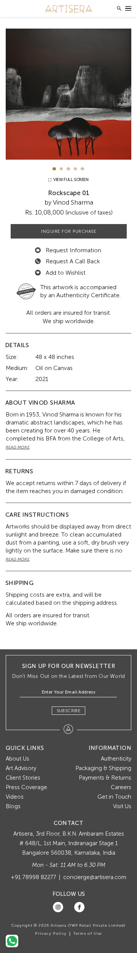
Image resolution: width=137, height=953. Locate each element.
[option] (68, 94)
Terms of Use (87, 933)
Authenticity (116, 758)
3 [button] (68, 169)
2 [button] (61, 169)
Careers (121, 787)
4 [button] (75, 169)
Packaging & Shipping (103, 768)
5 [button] (82, 169)
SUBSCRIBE (69, 710)
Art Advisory (21, 768)
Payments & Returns (105, 777)
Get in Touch (114, 796)
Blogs (13, 806)
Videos (15, 796)
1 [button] (54, 169)
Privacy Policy (51, 933)
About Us (17, 758)
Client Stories (23, 777)
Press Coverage (26, 787)
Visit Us (122, 806)
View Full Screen (70, 179)
